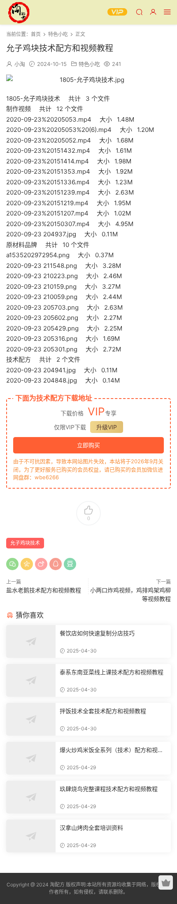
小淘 (19, 64)
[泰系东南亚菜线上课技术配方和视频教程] (31, 680)
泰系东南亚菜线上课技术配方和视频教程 (111, 671)
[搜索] (139, 12)
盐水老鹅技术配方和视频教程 (43, 590)
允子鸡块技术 (25, 543)
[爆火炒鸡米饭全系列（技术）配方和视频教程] (31, 758)
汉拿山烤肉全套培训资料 (91, 827)
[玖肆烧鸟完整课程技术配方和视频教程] (31, 797)
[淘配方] (18, 12)
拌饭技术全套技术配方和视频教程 (103, 710)
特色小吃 (89, 64)
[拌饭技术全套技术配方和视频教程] (31, 719)
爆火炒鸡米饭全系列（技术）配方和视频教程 (111, 750)
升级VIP (106, 427)
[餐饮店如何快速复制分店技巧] (31, 641)
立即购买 (88, 445)
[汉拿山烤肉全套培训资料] (31, 836)
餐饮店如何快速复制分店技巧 (97, 633)
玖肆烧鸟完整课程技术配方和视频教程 (109, 788)
